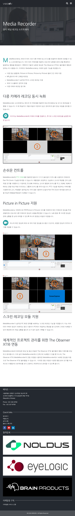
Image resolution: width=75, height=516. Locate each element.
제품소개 (5, 418)
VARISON (33, 513)
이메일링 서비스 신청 (9, 504)
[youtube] (9, 427)
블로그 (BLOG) (7, 423)
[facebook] (4, 427)
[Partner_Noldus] (37, 436)
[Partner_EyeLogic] (37, 457)
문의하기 (5, 416)
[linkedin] (13, 427)
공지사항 (5, 421)
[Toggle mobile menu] (71, 3)
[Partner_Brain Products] (37, 478)
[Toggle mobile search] (67, 3)
